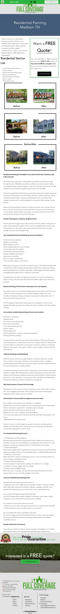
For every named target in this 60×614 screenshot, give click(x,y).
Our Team (43, 597)
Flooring (27, 605)
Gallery (15, 603)
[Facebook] (31, 2)
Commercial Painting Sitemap (30, 611)
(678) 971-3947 (6, 594)
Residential (28, 599)
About (14, 601)
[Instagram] (34, 2)
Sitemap (30, 613)
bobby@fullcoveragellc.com (9, 596)
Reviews (42, 599)
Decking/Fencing (30, 603)
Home (14, 599)
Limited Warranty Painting (47, 605)
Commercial (28, 601)
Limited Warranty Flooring (48, 607)
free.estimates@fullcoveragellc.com (43, 64)
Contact (15, 605)
